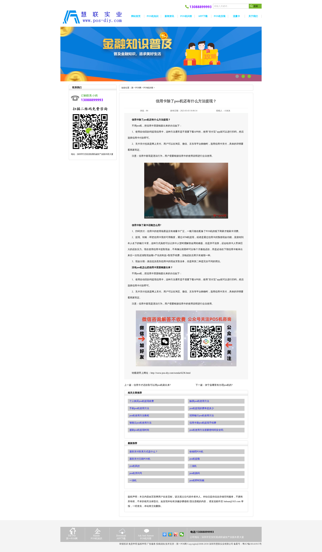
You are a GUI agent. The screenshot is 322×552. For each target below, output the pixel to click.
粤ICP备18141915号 (252, 544)
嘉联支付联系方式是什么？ (143, 451)
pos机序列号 (135, 473)
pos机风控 (134, 466)
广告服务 (151, 544)
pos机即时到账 (197, 480)
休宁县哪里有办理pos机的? (219, 385)
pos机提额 (195, 459)
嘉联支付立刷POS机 (139, 459)
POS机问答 (148, 88)
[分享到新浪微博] (176, 534)
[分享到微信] (182, 534)
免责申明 (132, 544)
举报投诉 (123, 544)
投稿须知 (160, 544)
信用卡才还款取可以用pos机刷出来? (152, 385)
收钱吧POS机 (196, 451)
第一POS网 (136, 88)
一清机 (133, 480)
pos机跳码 (195, 473)
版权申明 (142, 544)
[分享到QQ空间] (170, 534)
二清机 (193, 466)
